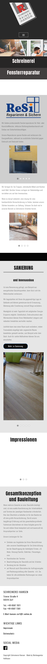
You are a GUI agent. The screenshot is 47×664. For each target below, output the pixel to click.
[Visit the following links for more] (5, 648)
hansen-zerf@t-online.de (21, 614)
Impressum (8, 627)
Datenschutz (8, 633)
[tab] (19, 246)
